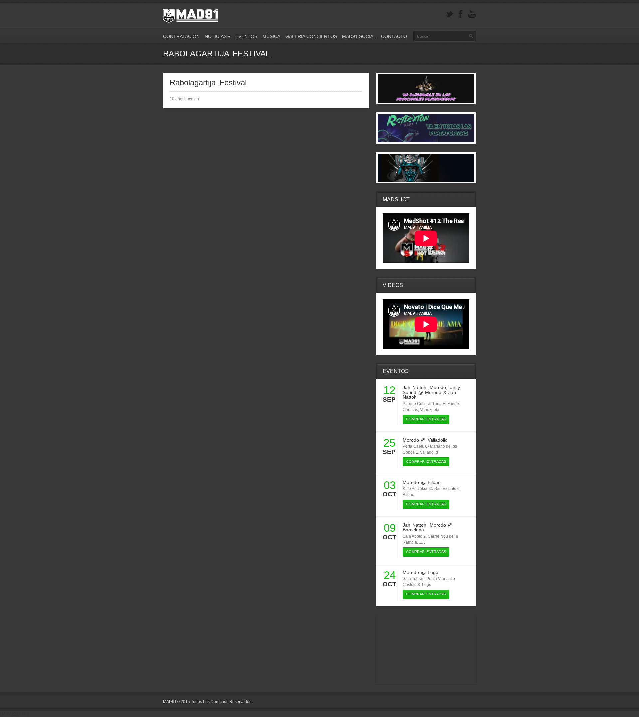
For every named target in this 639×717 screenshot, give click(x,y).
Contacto (394, 36)
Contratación (181, 36)
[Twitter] (449, 14)
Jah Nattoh (414, 387)
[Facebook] (461, 14)
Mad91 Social (359, 36)
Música (271, 36)
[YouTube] (472, 14)
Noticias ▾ (217, 36)
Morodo (438, 387)
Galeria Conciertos (311, 36)
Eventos (246, 36)
